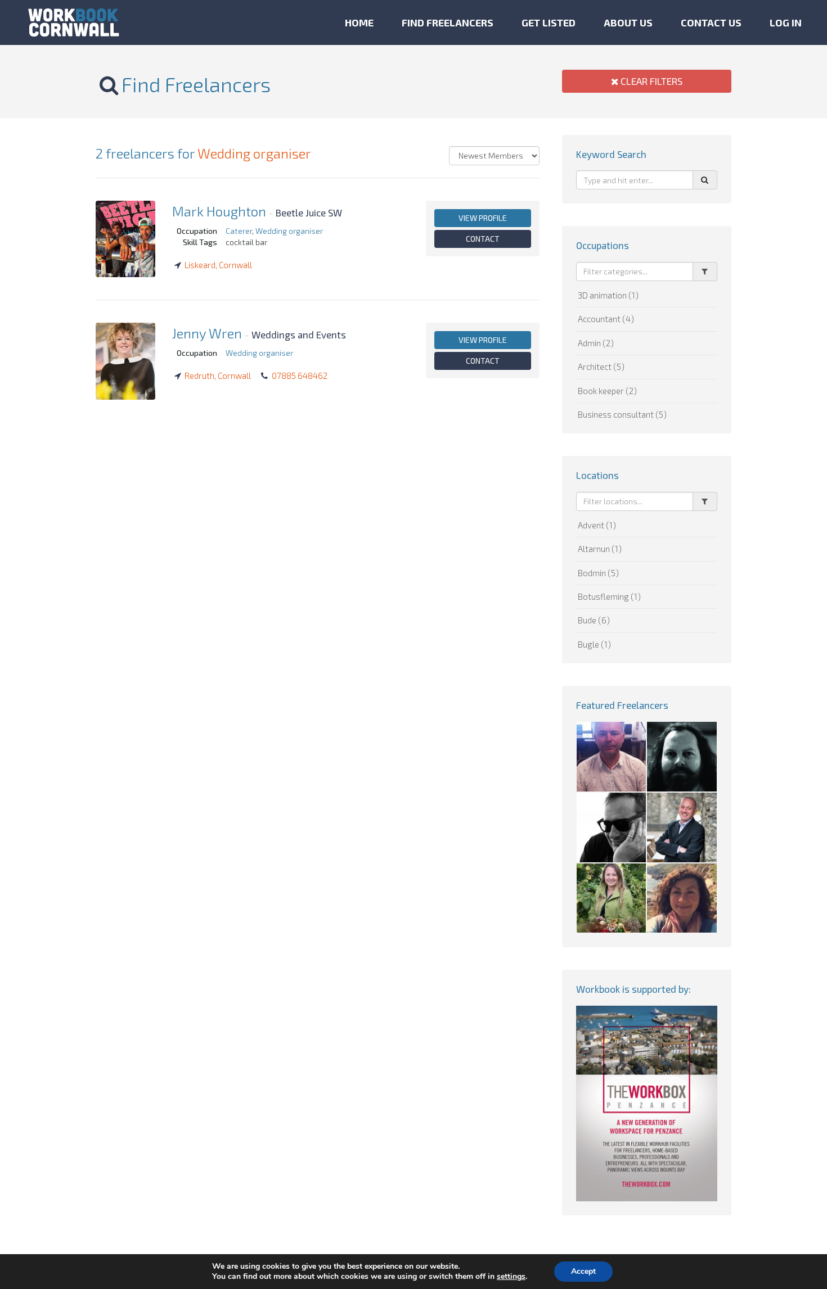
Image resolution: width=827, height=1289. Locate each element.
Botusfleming (609, 596)
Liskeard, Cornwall (218, 265)
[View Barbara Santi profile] (682, 898)
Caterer (239, 231)
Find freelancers (447, 22)
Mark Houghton (219, 211)
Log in (786, 22)
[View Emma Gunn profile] (611, 898)
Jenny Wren (207, 333)
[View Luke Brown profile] (611, 827)
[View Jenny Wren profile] (125, 361)
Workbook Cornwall (73, 22)
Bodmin (598, 573)
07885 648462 (299, 375)
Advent (597, 525)
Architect (601, 366)
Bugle (594, 644)
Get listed (549, 22)
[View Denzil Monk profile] (682, 757)
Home (359, 22)
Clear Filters (650, 81)
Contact (483, 238)
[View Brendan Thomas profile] (682, 827)
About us (628, 22)
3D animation (608, 295)
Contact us (711, 22)
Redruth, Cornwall (218, 375)
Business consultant (622, 414)
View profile (483, 218)
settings (511, 1277)
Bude (594, 620)
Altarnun (600, 549)
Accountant (606, 319)
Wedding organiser (254, 153)
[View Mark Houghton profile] (125, 239)
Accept (583, 1271)
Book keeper (607, 391)
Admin (596, 343)
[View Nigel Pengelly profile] (611, 757)
